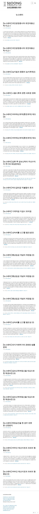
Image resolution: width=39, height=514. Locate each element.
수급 (19, 202)
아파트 (4, 388)
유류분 (25, 439)
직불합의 (33, 202)
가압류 (13, 178)
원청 (29, 202)
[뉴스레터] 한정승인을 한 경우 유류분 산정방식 (17, 424)
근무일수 (11, 313)
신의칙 (21, 313)
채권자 (25, 106)
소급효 (11, 290)
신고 (24, 336)
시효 (13, 106)
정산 (31, 202)
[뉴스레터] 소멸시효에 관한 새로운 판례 (19, 93)
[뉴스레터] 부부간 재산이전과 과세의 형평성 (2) (19, 449)
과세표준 (11, 336)
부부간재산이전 (14, 463)
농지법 (10, 84)
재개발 (18, 179)
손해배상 (16, 361)
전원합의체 (19, 106)
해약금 (21, 224)
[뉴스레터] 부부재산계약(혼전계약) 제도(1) (19, 139)
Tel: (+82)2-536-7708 (6, 500)
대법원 (8, 106)
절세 (27, 246)
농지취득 (12, 84)
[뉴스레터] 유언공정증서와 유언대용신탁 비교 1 (19, 49)
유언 (14, 40)
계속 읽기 (9, 37)
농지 (7, 84)
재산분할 (29, 129)
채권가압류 (7, 388)
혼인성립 (17, 129)
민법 (7, 129)
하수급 (27, 202)
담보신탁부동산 (12, 413)
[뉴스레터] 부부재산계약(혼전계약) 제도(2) (19, 115)
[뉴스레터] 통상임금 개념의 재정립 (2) (18, 276)
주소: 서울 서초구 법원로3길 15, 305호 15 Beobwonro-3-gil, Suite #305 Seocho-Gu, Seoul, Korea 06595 (10, 506)
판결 (23, 313)
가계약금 (11, 224)
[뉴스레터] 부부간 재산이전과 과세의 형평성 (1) (19, 472)
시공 (21, 202)
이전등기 (15, 179)
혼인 (19, 153)
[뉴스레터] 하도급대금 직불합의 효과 (18, 187)
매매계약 (11, 361)
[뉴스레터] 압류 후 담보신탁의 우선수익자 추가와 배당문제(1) (19, 162)
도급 (7, 202)
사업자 (27, 178)
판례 (28, 361)
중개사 (26, 224)
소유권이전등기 (25, 387)
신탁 (13, 40)
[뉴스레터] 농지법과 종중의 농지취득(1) (19, 71)
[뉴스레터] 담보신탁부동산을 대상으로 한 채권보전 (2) (19, 371)
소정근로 (15, 268)
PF (27, 179)
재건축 (20, 179)
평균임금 (21, 268)
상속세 (17, 246)
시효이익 (16, 106)
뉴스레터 (8, 246)
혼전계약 (21, 129)
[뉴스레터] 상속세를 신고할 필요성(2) (18, 232)
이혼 (23, 129)
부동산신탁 (26, 413)
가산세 (8, 336)
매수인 (8, 224)
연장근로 (29, 313)
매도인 (8, 361)
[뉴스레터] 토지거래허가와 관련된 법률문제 (19, 345)
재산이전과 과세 (23, 463)
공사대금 (14, 202)
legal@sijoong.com (6, 510)
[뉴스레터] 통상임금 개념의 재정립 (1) (18, 298)
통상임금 (18, 268)
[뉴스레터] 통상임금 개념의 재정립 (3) (18, 255)
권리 (23, 178)
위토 (15, 84)
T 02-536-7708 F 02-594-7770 (8, 509)
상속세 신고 (19, 336)
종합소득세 (6, 362)
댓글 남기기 (18, 40)
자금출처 (24, 246)
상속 (11, 40)
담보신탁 (10, 178)
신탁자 (32, 178)
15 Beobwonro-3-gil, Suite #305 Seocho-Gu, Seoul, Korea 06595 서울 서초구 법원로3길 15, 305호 (9, 498)
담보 (7, 178)
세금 (13, 361)
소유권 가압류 (31, 413)
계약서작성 (18, 387)
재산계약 (26, 129)
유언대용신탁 (16, 63)
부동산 (19, 178)
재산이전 (18, 463)
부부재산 (12, 129)
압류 (22, 202)
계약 (9, 153)
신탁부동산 (30, 387)
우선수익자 (9, 179)
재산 (27, 153)
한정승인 (21, 439)
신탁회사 (33, 387)
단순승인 (11, 439)
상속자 (22, 336)
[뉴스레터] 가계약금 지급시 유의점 (17, 211)
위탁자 (12, 179)
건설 (17, 178)
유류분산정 (28, 439)
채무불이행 (10, 362)
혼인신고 (21, 153)
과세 (11, 246)
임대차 (23, 224)
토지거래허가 (25, 361)
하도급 (25, 202)
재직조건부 (25, 268)
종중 (17, 84)
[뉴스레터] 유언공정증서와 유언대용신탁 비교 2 (19, 24)
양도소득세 (21, 246)
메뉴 (35, 3)
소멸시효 (11, 106)
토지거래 (21, 361)
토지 (18, 361)
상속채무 (18, 439)
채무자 (23, 106)
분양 (21, 178)
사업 (25, 178)
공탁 (17, 202)
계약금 (16, 224)
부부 (9, 129)
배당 (15, 178)
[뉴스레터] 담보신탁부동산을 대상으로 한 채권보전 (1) (19, 398)
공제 (14, 439)
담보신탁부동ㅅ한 (13, 387)
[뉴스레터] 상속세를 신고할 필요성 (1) (18, 322)
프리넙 (15, 129)
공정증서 (8, 40)
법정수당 (11, 268)
